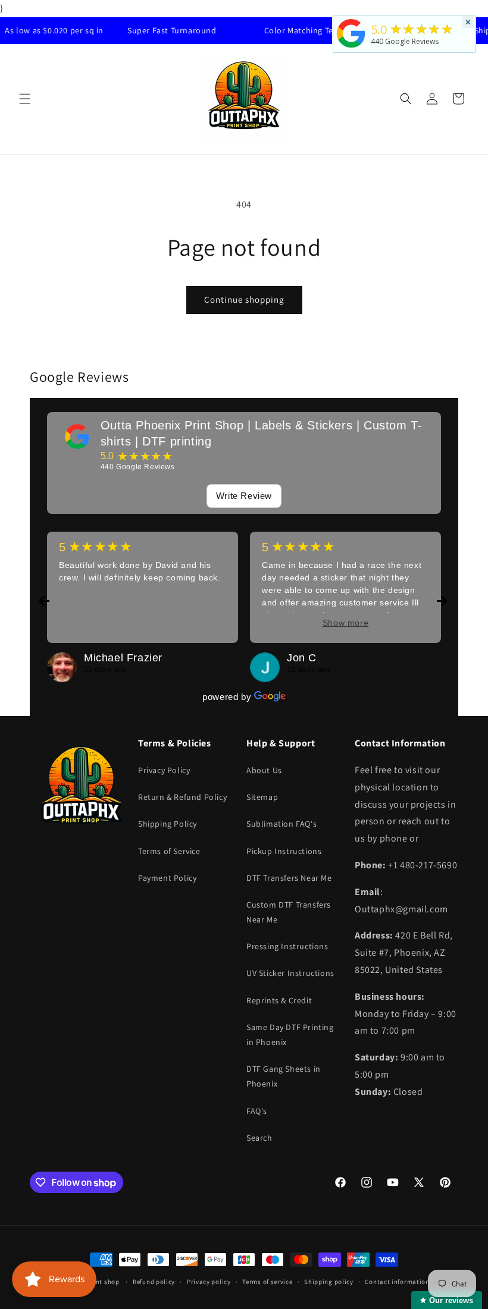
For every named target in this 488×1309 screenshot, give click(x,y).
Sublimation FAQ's (281, 823)
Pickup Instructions (283, 851)
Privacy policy (209, 1281)
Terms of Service (169, 851)
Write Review (244, 496)
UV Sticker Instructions (290, 973)
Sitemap (262, 797)
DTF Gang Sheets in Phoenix (283, 1076)
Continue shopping (244, 299)
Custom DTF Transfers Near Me (288, 912)
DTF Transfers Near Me (289, 877)
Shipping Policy (167, 823)
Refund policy (154, 1281)
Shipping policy (329, 1281)
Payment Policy (167, 877)
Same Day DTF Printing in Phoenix (290, 1034)
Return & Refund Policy (182, 797)
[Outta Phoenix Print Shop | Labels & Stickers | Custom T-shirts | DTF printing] (77, 436)
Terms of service (267, 1281)
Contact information (397, 1281)
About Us (264, 770)
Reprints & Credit (279, 1000)
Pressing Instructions (287, 946)
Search (259, 1137)
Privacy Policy (164, 770)
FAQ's (256, 1111)
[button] (25, 99)
